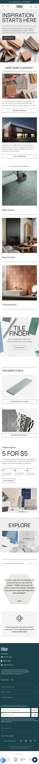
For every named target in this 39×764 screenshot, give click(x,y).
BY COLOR (10, 539)
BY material (27, 539)
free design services (11, 71)
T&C (12, 680)
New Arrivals (8, 257)
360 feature (24, 629)
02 (31, 563)
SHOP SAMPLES (9, 38)
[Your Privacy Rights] (3, 760)
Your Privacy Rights (7, 736)
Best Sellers (8, 210)
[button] (6, 728)
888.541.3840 (7, 661)
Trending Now (9, 304)
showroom (25, 71)
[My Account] (8, 6)
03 (35, 563)
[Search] (30, 6)
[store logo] (19, 6)
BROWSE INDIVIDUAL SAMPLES (20, 401)
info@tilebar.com (8, 665)
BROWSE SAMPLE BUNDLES (19, 435)
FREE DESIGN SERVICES (19, 110)
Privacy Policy (5, 680)
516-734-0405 (8, 657)
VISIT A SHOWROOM (19, 156)
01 (28, 563)
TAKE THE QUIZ (19, 347)
